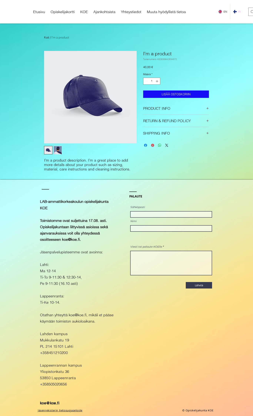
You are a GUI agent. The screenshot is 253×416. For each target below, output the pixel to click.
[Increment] (157, 81)
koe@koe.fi (71, 239)
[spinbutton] (151, 81)
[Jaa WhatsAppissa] (159, 145)
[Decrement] (146, 81)
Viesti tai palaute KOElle (146, 246)
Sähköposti (137, 207)
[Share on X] (166, 145)
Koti (46, 37)
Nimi (133, 221)
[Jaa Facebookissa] (145, 145)
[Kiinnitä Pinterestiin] (152, 145)
